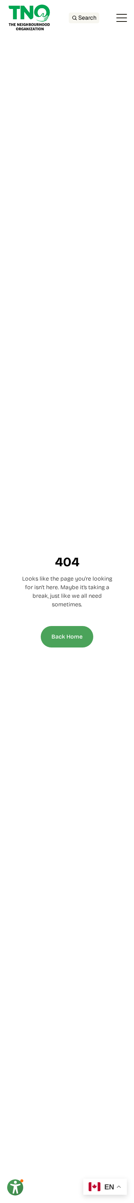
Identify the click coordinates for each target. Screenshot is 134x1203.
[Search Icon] (84, 18)
